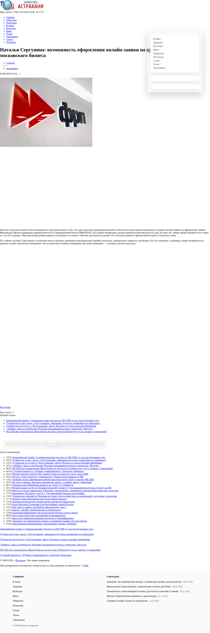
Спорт (16, 610)
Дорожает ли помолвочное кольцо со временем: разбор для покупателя (32, 443)
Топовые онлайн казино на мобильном (127, 600)
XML (86, 565)
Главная (10, 63)
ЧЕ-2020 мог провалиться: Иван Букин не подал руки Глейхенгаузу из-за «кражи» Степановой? (56, 431)
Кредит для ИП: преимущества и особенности (36, 510)
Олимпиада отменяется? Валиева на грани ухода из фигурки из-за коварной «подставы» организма (64, 496)
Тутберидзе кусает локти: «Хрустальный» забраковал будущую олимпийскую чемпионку (53, 423)
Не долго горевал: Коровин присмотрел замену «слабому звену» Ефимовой (52, 482)
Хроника (20, 560)
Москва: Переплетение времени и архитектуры (73, 445)
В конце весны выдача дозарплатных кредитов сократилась (43, 501)
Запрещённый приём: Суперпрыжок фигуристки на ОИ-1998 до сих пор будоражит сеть (52, 420)
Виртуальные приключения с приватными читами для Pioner (81, 443)
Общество (18, 600)
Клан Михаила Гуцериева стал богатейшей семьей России (42, 504)
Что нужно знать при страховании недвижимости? (39, 515)
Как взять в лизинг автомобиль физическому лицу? (39, 507)
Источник (5, 407)
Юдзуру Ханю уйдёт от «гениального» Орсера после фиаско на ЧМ (47, 476)
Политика (18, 605)
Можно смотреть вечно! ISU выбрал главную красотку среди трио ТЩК (50, 474)
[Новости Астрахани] (21, 10)
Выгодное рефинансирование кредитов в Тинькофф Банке (43, 518)
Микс (16, 596)
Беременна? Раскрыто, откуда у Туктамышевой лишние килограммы (48, 493)
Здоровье (17, 586)
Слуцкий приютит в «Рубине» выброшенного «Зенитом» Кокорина (48, 471)
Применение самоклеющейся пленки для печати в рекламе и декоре (30, 445)
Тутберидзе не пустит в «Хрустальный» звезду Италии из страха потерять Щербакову (51, 426)
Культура (17, 591)
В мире (16, 581)
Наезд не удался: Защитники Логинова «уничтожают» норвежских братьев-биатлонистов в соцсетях (65, 490)
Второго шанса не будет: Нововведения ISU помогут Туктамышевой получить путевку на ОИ (61, 488)
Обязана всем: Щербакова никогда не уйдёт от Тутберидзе (42, 485)
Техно (16, 615)
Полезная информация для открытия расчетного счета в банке (45, 512)
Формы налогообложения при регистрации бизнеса (39, 499)
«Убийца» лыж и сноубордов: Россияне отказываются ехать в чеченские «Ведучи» (49, 428)
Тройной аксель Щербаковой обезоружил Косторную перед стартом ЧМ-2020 (53, 479)
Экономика (12, 68)
